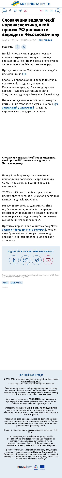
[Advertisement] (31, 132)
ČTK (24, 74)
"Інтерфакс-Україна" (41, 439)
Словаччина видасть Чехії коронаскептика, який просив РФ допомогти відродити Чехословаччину (29, 160)
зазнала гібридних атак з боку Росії (24, 229)
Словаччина (16, 283)
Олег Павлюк (45, 40)
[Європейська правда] (31, 3)
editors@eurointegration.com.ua (39, 383)
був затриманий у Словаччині (30, 105)
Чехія (5, 283)
